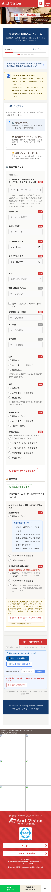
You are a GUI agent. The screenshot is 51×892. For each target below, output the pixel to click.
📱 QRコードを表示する (17, 658)
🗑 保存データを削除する (17, 685)
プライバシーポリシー (20, 709)
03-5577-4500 (27, 863)
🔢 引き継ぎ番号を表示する (19, 664)
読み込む (40, 671)
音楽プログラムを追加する (23, 471)
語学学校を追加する (20, 487)
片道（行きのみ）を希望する (24, 443)
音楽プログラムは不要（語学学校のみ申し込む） (26, 495)
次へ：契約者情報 (31, 642)
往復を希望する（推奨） (22, 438)
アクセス (25, 845)
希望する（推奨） (20, 416)
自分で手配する (19, 426)
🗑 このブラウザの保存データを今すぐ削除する (25, 619)
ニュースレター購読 (25, 853)
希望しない (17, 370)
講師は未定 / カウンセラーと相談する (26, 305)
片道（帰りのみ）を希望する (24, 448)
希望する (16, 360)
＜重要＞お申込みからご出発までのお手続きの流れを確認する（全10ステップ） (25, 65)
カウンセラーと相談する (22, 365)
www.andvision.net (35, 705)
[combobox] (25, 279)
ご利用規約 (34, 709)
